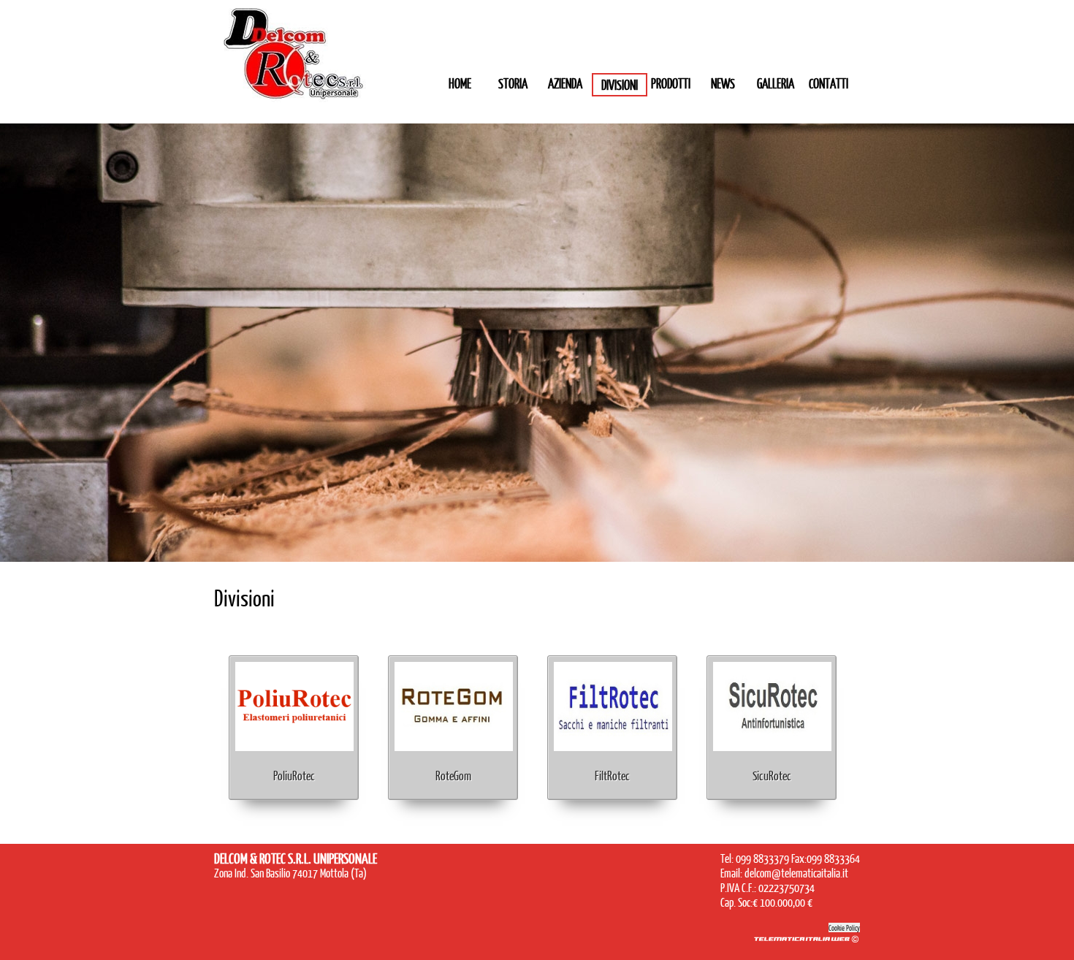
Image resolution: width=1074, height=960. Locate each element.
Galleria (775, 83)
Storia (513, 83)
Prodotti (670, 83)
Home (460, 83)
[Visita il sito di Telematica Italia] (806, 941)
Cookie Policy (844, 927)
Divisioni (619, 85)
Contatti (828, 83)
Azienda (565, 83)
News (723, 83)
